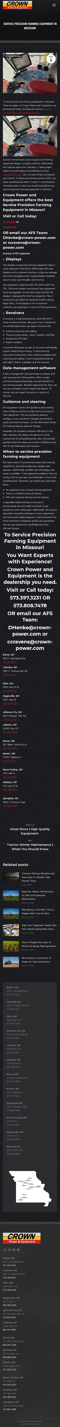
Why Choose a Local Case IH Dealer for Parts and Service (36, 959)
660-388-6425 (10, 789)
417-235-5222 (9, 760)
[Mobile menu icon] (54, 5)
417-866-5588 (10, 805)
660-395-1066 (10, 748)
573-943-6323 (10, 776)
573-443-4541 (10, 674)
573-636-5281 (9, 719)
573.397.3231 (9, 221)
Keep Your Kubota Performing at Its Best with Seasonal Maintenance (38, 895)
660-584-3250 (10, 703)
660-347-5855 (10, 731)
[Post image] (11, 876)
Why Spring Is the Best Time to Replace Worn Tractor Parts (38, 911)
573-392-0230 (10, 690)
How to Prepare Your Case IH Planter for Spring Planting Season (39, 944)
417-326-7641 (9, 661)
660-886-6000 (13, 1153)
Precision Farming (13, 56)
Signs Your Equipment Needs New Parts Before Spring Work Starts (39, 927)
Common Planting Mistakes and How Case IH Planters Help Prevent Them (38, 877)
